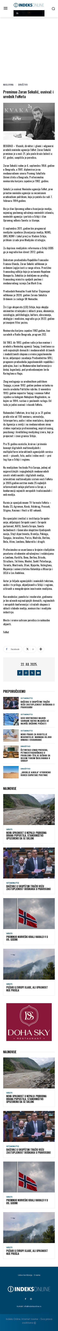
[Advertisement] (29, 48)
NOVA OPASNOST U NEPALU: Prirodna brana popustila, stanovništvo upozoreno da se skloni (26, 835)
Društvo (23, 84)
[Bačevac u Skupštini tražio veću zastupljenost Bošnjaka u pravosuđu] (11, 703)
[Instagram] (26, 672)
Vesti (9, 829)
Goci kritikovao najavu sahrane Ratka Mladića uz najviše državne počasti (35, 720)
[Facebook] (20, 672)
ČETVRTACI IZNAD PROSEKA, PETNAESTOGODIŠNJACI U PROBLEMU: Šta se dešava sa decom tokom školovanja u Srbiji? (35, 755)
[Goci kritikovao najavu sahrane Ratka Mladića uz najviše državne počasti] (11, 719)
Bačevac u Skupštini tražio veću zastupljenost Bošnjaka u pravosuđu (37, 704)
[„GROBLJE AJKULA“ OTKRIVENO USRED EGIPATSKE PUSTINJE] (11, 772)
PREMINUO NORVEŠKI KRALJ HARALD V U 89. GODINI (27, 938)
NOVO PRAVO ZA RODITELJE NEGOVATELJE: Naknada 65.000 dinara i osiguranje (36, 737)
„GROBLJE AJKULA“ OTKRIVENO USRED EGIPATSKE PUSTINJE (36, 774)
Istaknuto (27, 698)
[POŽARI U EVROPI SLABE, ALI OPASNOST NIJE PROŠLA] (29, 964)
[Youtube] (38, 672)
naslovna (8, 84)
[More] (40, 649)
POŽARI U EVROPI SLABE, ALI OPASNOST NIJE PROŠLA (27, 988)
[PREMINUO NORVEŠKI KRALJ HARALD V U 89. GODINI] (29, 913)
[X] (32, 672)
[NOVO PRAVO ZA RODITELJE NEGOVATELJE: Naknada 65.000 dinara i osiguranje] (11, 735)
